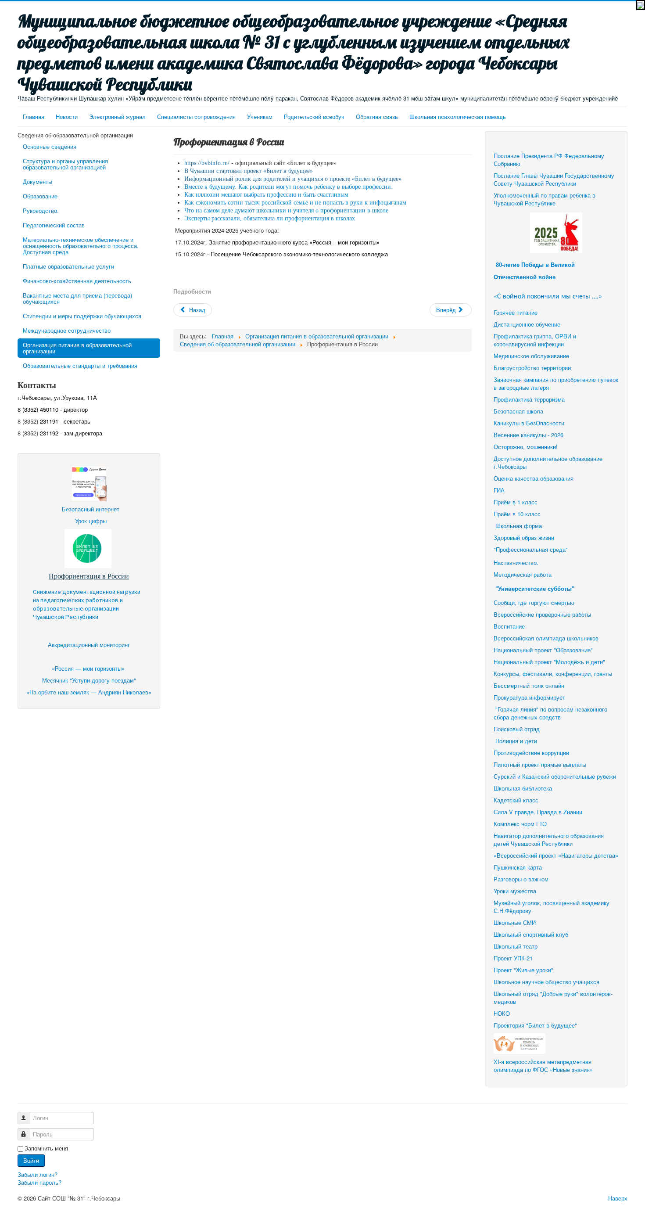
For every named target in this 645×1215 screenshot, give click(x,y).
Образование (40, 196)
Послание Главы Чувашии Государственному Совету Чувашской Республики (554, 179)
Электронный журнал (117, 116)
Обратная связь (377, 116)
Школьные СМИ (515, 922)
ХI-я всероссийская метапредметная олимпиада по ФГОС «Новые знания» (543, 1065)
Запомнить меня (46, 1148)
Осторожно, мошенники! (526, 446)
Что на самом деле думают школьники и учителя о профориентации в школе (286, 210)
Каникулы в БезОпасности (529, 423)
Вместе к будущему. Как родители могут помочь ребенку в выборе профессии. (288, 186)
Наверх (617, 1198)
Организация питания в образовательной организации (77, 348)
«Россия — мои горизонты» (89, 668)
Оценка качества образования (533, 478)
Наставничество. (516, 562)
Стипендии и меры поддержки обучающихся (82, 316)
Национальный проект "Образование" (543, 650)
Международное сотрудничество (67, 330)
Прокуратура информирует (529, 697)
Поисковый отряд (517, 729)
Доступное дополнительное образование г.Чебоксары (548, 462)
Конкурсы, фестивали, (524, 673)
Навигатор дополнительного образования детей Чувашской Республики (549, 839)
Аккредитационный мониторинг (89, 644)
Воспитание (509, 626)
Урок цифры (91, 521)
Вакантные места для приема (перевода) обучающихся (77, 298)
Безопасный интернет (90, 509)
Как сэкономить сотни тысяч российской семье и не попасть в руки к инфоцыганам (295, 202)
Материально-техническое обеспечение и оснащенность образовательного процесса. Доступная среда (81, 245)
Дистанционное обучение (527, 324)
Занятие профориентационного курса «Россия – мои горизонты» (294, 242)
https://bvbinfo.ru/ (206, 163)
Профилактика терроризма (529, 399)
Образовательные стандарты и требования (80, 365)
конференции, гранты (583, 673)
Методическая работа (523, 574)
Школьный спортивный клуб (532, 934)
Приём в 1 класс (516, 502)
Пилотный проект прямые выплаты (540, 764)
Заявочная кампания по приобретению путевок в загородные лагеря (556, 383)
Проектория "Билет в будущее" (535, 1025)
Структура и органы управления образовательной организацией (65, 164)
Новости (67, 116)
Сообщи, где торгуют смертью (535, 602)
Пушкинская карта (518, 867)
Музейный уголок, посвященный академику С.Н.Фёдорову (551, 907)
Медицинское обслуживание (531, 356)
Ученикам (259, 116)
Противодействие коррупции (531, 752)
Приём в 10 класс (518, 514)
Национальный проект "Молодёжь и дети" (549, 662)
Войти (31, 1160)
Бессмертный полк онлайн (529, 685)
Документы (37, 181)
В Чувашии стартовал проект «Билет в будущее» (248, 171)
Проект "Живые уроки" (523, 970)
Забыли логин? (37, 1174)
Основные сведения (49, 146)
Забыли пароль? (39, 1182)
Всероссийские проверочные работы (542, 614)
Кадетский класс (516, 800)
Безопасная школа (518, 411)
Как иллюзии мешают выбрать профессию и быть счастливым (266, 194)
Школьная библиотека (523, 788)
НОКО (502, 1013)
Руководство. (41, 210)
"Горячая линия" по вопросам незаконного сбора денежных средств (550, 713)
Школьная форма (518, 525)
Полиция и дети (516, 741)
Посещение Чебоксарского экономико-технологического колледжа (299, 254)
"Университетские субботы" (535, 589)
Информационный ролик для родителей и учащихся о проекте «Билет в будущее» (292, 179)
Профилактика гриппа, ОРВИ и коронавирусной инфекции (535, 340)
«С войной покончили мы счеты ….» (548, 296)
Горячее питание (516, 312)
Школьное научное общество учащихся (546, 982)
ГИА (500, 490)
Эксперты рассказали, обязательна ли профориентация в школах (269, 218)
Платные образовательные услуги (68, 266)
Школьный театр (516, 946)
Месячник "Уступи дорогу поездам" (89, 680)
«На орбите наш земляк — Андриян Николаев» (88, 692)
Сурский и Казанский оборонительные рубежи (555, 776)
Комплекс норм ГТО (520, 824)
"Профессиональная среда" (531, 549)
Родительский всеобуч (314, 116)
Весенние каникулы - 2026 (528, 435)
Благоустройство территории (532, 367)
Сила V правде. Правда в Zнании (538, 812)
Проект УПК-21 (513, 958)
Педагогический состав (54, 225)
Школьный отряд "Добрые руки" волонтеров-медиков (553, 997)
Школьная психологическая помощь (457, 116)
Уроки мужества (515, 891)
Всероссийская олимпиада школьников (546, 638)
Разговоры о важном (521, 879)
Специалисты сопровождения (196, 116)
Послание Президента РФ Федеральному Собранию (549, 159)
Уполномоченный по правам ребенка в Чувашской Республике (544, 199)
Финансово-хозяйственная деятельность (77, 281)
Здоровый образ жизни (524, 537)
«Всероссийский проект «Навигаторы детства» (556, 855)
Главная (33, 116)
